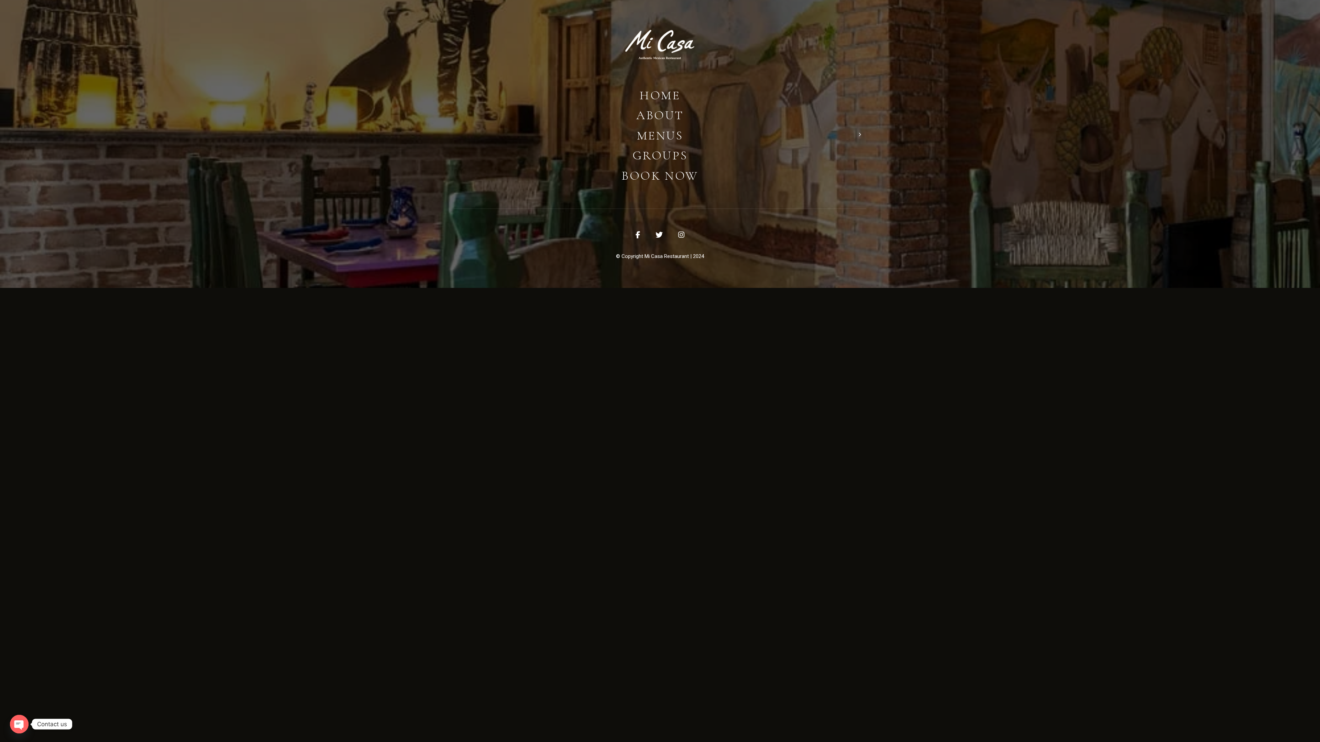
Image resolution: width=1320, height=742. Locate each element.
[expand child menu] (859, 134)
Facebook (638, 234)
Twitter (659, 234)
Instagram (681, 234)
